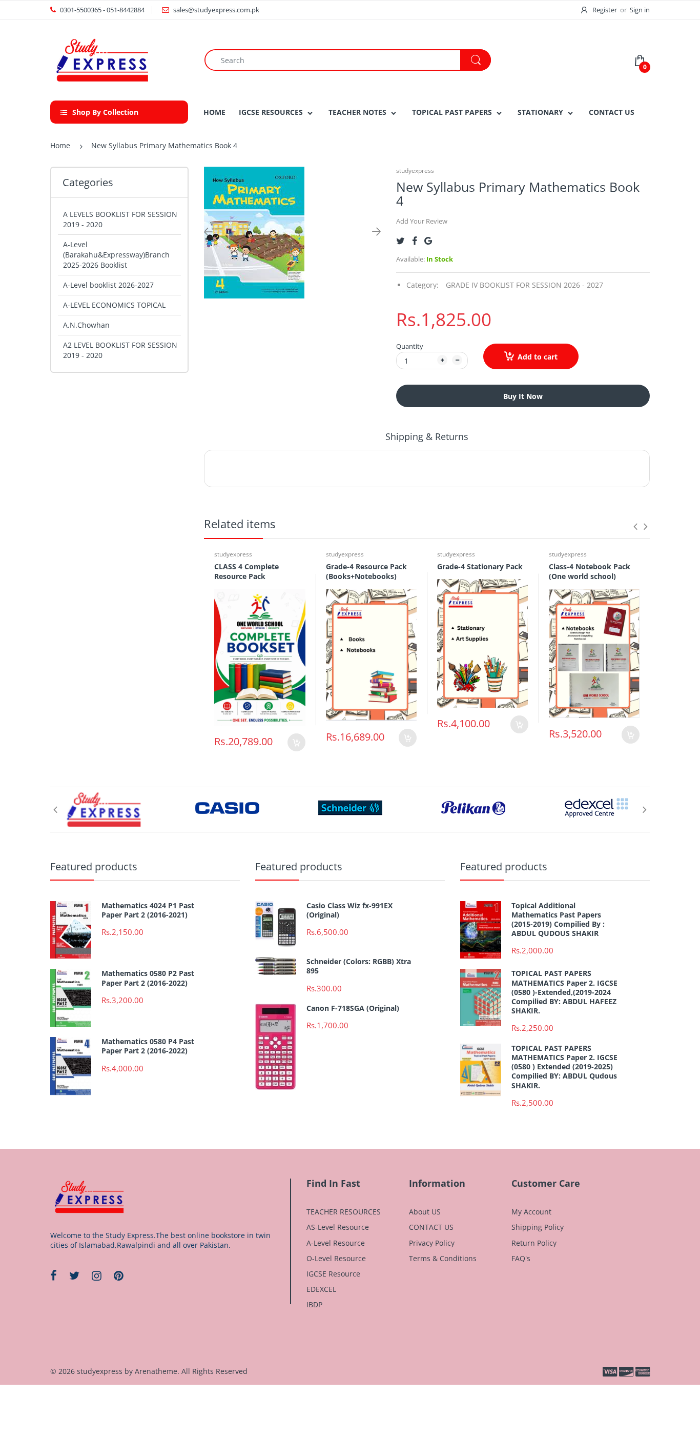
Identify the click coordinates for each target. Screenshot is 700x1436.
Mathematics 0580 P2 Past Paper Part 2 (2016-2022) (147, 978)
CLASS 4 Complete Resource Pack (246, 572)
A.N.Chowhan (86, 325)
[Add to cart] (296, 742)
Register (605, 9)
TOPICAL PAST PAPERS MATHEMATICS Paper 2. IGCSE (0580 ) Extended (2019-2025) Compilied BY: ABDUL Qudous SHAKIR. (564, 1067)
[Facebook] (414, 240)
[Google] (428, 240)
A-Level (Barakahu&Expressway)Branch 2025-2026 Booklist (116, 255)
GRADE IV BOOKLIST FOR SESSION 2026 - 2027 (524, 285)
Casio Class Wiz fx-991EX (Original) (349, 910)
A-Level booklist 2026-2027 (108, 285)
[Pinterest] (118, 1275)
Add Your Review (421, 221)
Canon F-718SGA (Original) (352, 1008)
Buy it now (523, 396)
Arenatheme (156, 1371)
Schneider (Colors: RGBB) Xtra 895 (358, 966)
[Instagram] (96, 1275)
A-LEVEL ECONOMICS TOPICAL (114, 305)
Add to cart (538, 357)
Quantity (409, 346)
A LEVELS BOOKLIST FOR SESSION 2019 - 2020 (120, 219)
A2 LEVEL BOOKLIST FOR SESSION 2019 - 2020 (120, 350)
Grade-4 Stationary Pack (480, 566)
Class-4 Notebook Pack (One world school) (589, 572)
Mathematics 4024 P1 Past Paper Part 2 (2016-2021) (147, 910)
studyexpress (415, 170)
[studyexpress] (101, 59)
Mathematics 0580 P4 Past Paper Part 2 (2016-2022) (147, 1046)
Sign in (640, 9)
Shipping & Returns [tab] (426, 436)
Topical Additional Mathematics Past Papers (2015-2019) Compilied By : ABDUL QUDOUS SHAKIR (558, 920)
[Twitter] (400, 240)
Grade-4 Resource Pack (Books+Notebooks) (366, 572)
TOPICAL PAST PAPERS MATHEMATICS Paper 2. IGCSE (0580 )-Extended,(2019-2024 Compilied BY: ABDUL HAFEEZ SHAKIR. (564, 992)
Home (60, 145)
